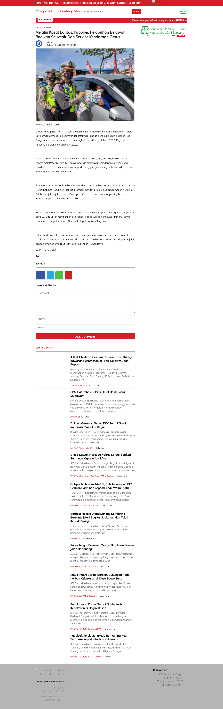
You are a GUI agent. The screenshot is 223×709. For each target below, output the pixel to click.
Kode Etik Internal (71, 2)
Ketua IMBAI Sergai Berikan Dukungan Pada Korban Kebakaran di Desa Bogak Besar (99, 576)
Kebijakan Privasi (52, 2)
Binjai (81, 448)
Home (38, 2)
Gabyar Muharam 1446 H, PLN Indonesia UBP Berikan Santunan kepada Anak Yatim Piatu (101, 486)
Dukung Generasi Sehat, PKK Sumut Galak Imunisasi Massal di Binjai (98, 425)
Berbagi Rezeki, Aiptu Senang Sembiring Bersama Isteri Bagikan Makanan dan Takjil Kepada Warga (99, 517)
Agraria (74, 385)
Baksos (83, 385)
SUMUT (88, 448)
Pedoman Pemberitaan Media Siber (98, 2)
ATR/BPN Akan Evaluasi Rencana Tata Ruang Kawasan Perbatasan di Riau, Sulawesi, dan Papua (101, 360)
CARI (136, 11)
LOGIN (183, 11)
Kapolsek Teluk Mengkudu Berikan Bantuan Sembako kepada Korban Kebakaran (99, 637)
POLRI (93, 476)
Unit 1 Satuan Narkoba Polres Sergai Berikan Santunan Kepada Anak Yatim (100, 456)
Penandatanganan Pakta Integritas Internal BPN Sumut (155, 20)
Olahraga (84, 476)
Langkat (83, 505)
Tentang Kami (134, 2)
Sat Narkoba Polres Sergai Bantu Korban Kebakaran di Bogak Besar (97, 606)
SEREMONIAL (94, 505)
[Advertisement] (163, 91)
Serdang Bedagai (106, 476)
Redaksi (121, 2)
